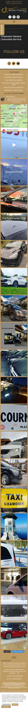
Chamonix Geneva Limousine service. (11, 38)
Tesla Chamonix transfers (13, 80)
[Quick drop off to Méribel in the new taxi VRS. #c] (14, 445)
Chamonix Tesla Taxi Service (13, 74)
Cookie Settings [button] (6, 704)
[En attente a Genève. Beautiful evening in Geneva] (14, 581)
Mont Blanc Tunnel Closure (14, 77)
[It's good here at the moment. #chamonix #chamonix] (14, 417)
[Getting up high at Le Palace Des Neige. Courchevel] (14, 472)
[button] (14, 21)
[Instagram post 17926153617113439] (14, 226)
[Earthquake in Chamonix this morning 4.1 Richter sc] (14, 117)
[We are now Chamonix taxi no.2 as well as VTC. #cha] (14, 499)
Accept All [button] (15, 704)
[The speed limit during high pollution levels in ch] (14, 145)
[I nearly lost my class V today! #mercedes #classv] (14, 363)
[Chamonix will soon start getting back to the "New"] (14, 336)
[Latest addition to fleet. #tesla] (14, 254)
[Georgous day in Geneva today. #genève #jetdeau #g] (14, 526)
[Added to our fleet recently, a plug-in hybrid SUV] (14, 281)
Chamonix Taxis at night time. (14, 87)
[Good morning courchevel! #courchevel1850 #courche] (14, 390)
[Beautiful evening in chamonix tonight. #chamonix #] (14, 199)
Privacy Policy (24, 691)
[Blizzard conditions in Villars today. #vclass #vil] (14, 608)
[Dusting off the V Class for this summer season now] (14, 308)
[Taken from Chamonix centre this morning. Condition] (14, 172)
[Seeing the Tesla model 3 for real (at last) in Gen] (14, 635)
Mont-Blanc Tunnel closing (14, 90)
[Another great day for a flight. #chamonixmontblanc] (14, 554)
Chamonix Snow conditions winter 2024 (13, 84)
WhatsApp (1, 29)
